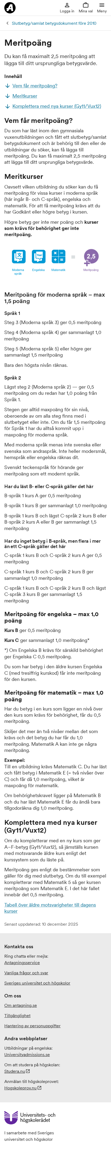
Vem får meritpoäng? (34, 86)
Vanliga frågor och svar (26, 972)
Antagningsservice (22, 962)
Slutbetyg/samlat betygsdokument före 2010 (54, 23)
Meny (102, 11)
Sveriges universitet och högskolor (37, 983)
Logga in (67, 11)
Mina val (86, 11)
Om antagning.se (20, 1005)
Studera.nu (14, 1071)
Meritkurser (24, 96)
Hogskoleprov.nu (20, 1087)
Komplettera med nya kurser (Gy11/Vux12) (56, 106)
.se (27, 1054)
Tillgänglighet (17, 1015)
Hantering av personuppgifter (32, 1025)
